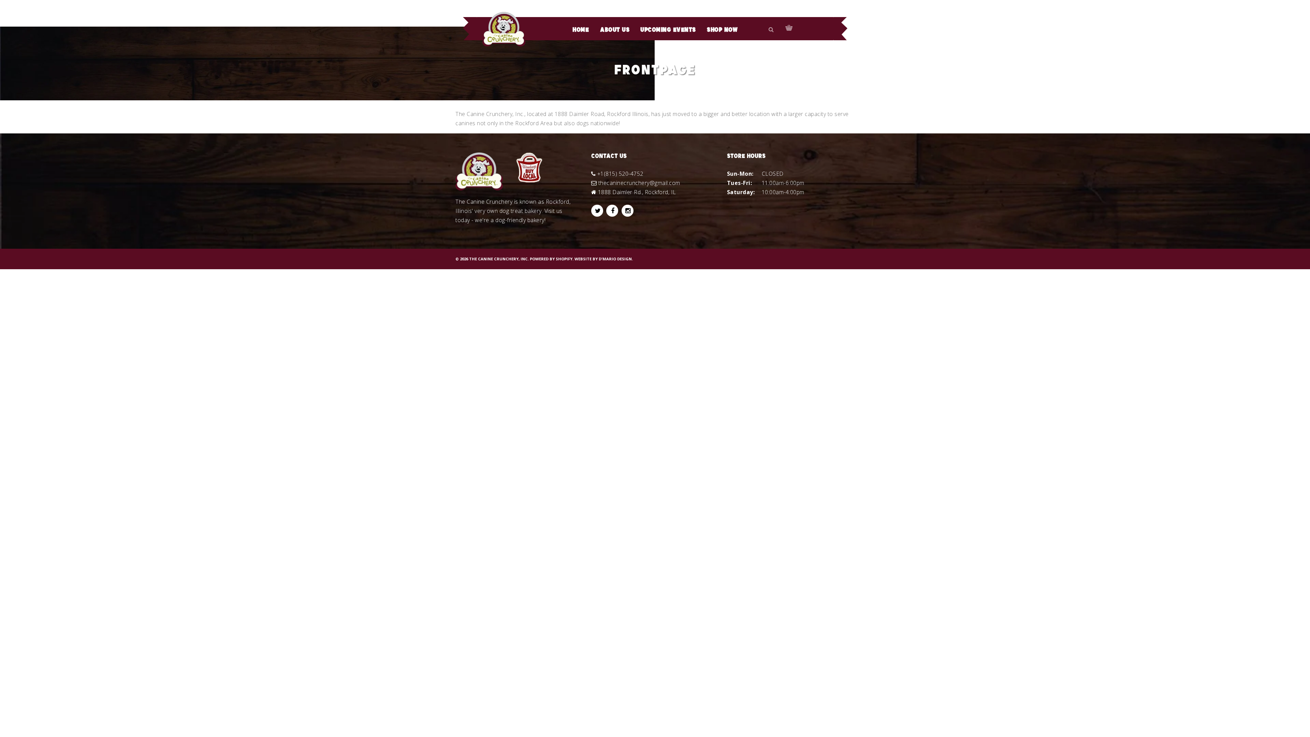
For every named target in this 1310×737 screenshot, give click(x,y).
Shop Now (722, 30)
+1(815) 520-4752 (620, 173)
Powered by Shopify (551, 258)
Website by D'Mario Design (603, 258)
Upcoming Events (668, 30)
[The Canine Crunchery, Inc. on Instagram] (628, 211)
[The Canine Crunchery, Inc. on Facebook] (612, 211)
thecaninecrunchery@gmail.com (639, 183)
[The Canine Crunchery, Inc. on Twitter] (597, 211)
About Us (614, 30)
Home (580, 30)
